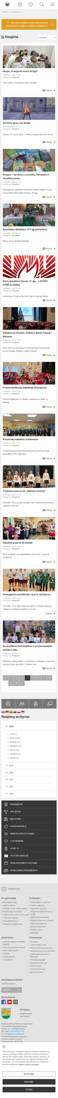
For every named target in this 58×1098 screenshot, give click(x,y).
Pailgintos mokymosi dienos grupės (41, 913)
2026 (11, 726)
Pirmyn (22, 683)
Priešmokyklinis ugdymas (40, 902)
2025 (11, 765)
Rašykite (7, 990)
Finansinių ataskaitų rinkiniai (14, 947)
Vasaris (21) (15, 754)
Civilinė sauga (35, 966)
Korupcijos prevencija (38, 963)
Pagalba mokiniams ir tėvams (41, 920)
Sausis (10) (14, 758)
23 (16, 683)
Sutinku (29, 1090)
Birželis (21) (15, 738)
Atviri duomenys (36, 972)
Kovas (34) (14, 750)
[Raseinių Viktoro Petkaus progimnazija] (7, 4)
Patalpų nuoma (36, 930)
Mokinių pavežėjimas (38, 924)
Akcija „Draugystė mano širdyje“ (20, 71)
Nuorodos (34, 942)
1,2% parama (16, 841)
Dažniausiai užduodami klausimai (39, 955)
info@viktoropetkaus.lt (15, 1034)
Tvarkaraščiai (13, 889)
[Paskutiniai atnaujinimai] (30, 4)
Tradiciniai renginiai (10, 918)
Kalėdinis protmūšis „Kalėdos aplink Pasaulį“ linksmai (27, 334)
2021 (11, 794)
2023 (11, 779)
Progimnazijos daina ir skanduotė (16, 915)
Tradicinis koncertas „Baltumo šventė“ (24, 491)
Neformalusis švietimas (39, 917)
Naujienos (16, 12)
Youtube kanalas (19, 856)
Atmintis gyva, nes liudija (16, 122)
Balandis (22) (15, 746)
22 (11, 683)
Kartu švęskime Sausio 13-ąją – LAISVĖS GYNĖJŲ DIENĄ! (25, 283)
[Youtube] (9, 1002)
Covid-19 (14, 848)
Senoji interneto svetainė (23, 863)
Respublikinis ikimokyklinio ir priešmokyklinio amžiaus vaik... (27, 648)
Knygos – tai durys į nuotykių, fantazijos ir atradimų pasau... (26, 176)
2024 (11, 772)
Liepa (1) (13, 734)
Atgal (5, 678)
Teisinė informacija (37, 969)
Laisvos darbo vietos (38, 945)
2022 (11, 787)
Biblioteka (15, 819)
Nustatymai (29, 1074)
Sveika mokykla (18, 826)
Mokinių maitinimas (38, 927)
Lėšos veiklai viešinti (11, 951)
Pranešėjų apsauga (37, 960)
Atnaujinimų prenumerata (23, 870)
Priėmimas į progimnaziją (13, 924)
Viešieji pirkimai (9, 957)
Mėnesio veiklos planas (22, 834)
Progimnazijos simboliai (12, 912)
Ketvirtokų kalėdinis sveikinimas (20, 439)
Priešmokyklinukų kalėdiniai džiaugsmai (24, 387)
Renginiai (15, 77)
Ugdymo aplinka (9, 905)
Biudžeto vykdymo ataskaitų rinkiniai (14, 943)
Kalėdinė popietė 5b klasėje (18, 542)
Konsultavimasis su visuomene (42, 951)
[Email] (15, 1002)
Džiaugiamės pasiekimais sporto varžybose (26, 594)
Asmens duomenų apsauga (41, 948)
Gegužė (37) (15, 742)
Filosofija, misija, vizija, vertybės (15, 909)
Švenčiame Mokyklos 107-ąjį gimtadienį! (25, 229)
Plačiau (49, 90)
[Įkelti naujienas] (20, 4)
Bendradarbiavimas (10, 921)
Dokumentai (16, 804)
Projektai (15, 812)
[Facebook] (3, 1002)
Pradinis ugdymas (37, 905)
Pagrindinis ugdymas (38, 909)
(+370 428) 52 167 (17, 1031)
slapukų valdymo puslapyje (28, 1064)
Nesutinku (29, 1082)
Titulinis (4, 12)
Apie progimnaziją (10, 902)
